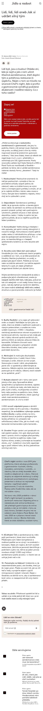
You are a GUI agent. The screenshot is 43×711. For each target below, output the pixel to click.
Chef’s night (16, 158)
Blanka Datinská (22, 56)
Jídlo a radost (21, 3)
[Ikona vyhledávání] (40, 3)
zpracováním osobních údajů (25, 633)
